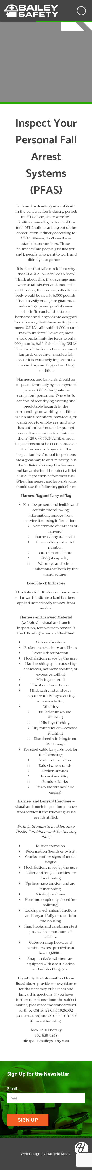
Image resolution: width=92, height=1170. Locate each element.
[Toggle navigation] (81, 10)
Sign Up (28, 1120)
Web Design (30, 1154)
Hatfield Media (58, 1154)
